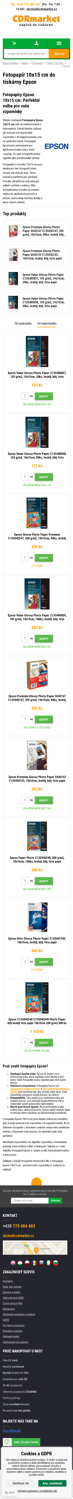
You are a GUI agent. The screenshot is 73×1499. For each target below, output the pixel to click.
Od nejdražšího (23, 323)
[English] (13, 1263)
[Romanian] (34, 1263)
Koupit (43, 396)
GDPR (6, 1320)
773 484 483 (19, 1226)
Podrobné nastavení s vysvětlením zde (36, 1490)
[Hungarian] (20, 1263)
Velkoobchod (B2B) (13, 1298)
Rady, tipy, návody (12, 1286)
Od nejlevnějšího (47, 323)
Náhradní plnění (11, 1336)
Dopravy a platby (11, 1292)
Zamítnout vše (20, 1483)
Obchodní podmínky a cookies (19, 1314)
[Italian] (48, 1263)
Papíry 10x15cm (55, 63)
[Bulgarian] (55, 1263)
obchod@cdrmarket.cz (41, 9)
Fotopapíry (37, 63)
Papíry (24, 63)
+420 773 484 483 (28, 4)
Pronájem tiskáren (12, 1331)
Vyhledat (59, 53)
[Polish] (27, 1263)
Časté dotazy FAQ (12, 1303)
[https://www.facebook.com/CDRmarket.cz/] (12, 1430)
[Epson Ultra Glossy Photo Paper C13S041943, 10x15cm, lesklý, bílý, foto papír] (37, 917)
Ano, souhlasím (52, 1483)
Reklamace (9, 1309)
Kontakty (8, 1281)
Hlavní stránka (10, 63)
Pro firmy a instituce (14, 1325)
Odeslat (55, 1200)
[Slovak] (41, 1263)
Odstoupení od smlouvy (15, 1342)
